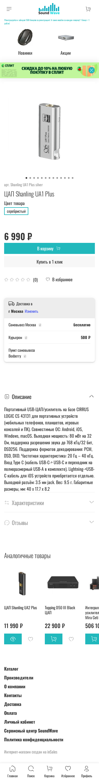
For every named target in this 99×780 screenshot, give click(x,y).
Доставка (12, 704)
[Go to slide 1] (26, 178)
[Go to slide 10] (61, 178)
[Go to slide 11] (65, 178)
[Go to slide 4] (38, 178)
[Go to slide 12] (69, 178)
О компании (14, 686)
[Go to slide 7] (49, 178)
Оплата (10, 713)
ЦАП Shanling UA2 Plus (20, 607)
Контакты (13, 695)
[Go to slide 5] (42, 178)
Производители (18, 677)
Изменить (31, 311)
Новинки (25, 52)
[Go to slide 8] (53, 178)
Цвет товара (14, 203)
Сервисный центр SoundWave (31, 730)
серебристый (16, 211)
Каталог (11, 668)
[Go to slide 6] (45, 178)
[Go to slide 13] (72, 178)
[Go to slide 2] (30, 178)
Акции (66, 52)
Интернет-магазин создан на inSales (30, 752)
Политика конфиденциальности (33, 739)
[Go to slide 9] (57, 178)
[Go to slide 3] (34, 178)
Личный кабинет (19, 721)
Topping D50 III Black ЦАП (60, 609)
